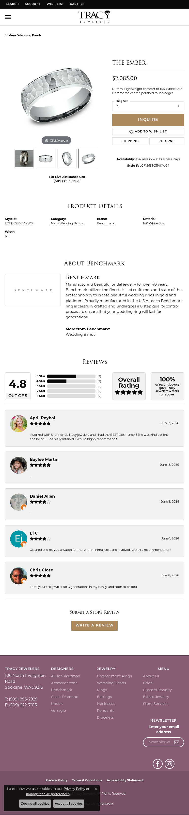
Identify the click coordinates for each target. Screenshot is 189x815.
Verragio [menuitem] (58, 710)
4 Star (40, 381)
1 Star (41, 396)
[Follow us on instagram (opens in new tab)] (169, 764)
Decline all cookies (35, 803)
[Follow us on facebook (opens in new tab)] (158, 764)
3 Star (41, 386)
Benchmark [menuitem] (61, 690)
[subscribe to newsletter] (177, 742)
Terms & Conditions (87, 780)
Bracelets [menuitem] (105, 717)
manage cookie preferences (48, 794)
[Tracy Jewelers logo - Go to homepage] (94, 17)
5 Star (41, 376)
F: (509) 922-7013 (21, 705)
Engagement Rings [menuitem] (114, 676)
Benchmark (105, 223)
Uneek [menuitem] (57, 703)
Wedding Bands (80, 334)
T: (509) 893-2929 (21, 699)
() (99, 376)
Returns (166, 141)
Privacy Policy (56, 780)
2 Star (41, 391)
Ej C (34, 533)
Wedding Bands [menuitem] (111, 683)
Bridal (148, 683)
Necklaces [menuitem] (106, 703)
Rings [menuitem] (102, 690)
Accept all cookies (69, 803)
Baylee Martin (44, 459)
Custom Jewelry (157, 690)
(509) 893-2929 (67, 181)
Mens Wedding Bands (24, 35)
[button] (12, 4)
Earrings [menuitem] (104, 697)
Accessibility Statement (125, 780)
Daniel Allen (42, 496)
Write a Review (94, 625)
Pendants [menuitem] (105, 710)
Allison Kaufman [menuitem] (65, 676)
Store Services (155, 703)
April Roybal (42, 418)
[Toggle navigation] (8, 17)
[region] (56, 95)
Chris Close (41, 570)
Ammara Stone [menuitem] (64, 683)
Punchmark (104, 804)
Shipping (130, 141)
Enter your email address (163, 729)
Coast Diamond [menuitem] (65, 697)
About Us (151, 676)
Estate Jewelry (156, 697)
